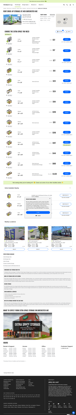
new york (19, 8)
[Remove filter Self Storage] (10, 34)
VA (10, 398)
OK (31, 396)
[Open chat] (73, 412)
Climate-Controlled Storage (8, 263)
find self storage (11, 8)
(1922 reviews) (58, 241)
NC (27, 396)
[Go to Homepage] (8, 5)
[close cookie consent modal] (50, 198)
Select (66, 39)
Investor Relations (7, 384)
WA (12, 398)
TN (4, 398)
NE (14, 396)
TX (6, 398)
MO (12, 396)
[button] (38, 189)
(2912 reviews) (34, 241)
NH (18, 396)
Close (38, 212)
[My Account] (70, 5)
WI (14, 398)
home (4, 8)
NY (24, 396)
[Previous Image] (5, 19)
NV (16, 396)
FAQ (29, 381)
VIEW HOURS (52, 14)
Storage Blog (18, 385)
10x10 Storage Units (7, 256)
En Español (30, 382)
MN (8, 396)
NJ (20, 396)
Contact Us (6, 387)
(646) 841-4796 (33, 23)
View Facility (65, 195)
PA (35, 396)
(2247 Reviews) (29, 19)
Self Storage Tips (19, 384)
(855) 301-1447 (65, 348)
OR (33, 396)
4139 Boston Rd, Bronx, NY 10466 (45, 195)
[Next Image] (20, 19)
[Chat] (64, 4)
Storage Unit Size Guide (21, 388)
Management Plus (7, 381)
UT (8, 398)
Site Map (30, 384)
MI (6, 396)
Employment (6, 385)
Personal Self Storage (20, 382)
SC (39, 396)
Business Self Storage (20, 381)
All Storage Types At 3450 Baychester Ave (11, 265)
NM (22, 396)
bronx (24, 8)
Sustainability (6, 388)
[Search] (73, 5)
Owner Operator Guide (20, 387)
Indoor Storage (6, 261)
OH (29, 396)
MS (10, 396)
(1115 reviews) (11, 241)
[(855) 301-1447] (67, 5)
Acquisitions (6, 382)
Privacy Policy (31, 385)
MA (4, 396)
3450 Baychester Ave (32, 8)
